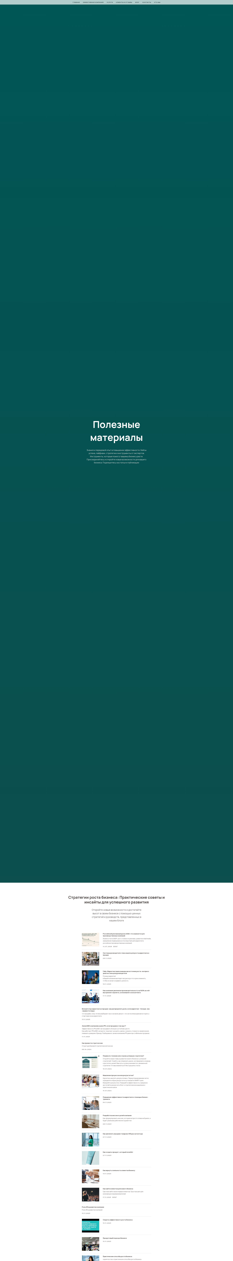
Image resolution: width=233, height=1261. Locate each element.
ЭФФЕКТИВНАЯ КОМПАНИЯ (93, 2)
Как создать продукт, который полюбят (118, 1152)
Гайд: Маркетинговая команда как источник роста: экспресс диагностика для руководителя (126, 972)
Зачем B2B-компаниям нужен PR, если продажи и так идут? (104, 1026)
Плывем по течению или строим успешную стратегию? (123, 1056)
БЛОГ (137, 2)
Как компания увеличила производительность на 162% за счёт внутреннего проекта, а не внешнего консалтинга (126, 992)
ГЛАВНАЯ (76, 2)
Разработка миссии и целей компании (117, 1115)
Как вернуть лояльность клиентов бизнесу (119, 1170)
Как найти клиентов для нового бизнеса (118, 1189)
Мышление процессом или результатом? (118, 1075)
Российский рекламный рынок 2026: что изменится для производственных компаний (124, 935)
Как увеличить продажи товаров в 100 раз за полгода (123, 1134)
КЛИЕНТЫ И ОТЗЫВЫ (124, 2)
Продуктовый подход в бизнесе (115, 1238)
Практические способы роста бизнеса (117, 1256)
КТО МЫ (157, 2)
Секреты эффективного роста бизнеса (118, 1220)
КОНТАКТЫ (146, 2)
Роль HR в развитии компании (93, 1207)
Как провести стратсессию (92, 1043)
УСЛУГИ (110, 2)
